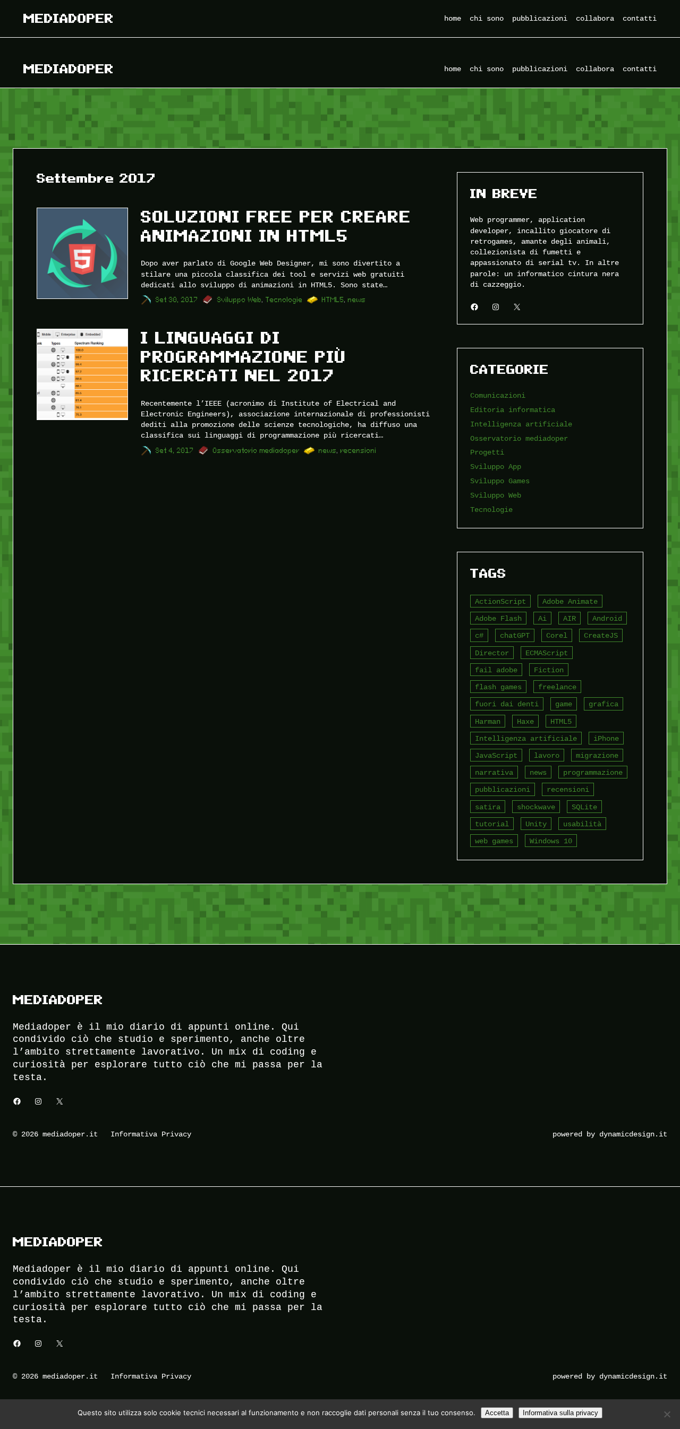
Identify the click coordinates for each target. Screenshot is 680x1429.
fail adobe (496, 669)
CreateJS (601, 635)
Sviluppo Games (500, 480)
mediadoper (68, 18)
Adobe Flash (498, 618)
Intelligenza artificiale (521, 424)
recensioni (359, 451)
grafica (603, 703)
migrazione (597, 755)
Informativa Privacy (150, 1134)
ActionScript (500, 601)
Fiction (549, 669)
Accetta (497, 1413)
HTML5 (333, 300)
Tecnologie (284, 300)
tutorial (492, 823)
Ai (542, 618)
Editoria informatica (512, 409)
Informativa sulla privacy (560, 1413)
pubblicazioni (502, 789)
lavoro (546, 755)
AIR (569, 618)
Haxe (525, 721)
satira (487, 806)
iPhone (606, 738)
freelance (557, 686)
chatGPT (515, 635)
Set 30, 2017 (177, 300)
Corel (556, 635)
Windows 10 (551, 840)
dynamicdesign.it (633, 1134)
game (563, 703)
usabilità (582, 823)
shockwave (536, 806)
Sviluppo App (495, 466)
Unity (536, 823)
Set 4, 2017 (175, 451)
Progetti (487, 452)
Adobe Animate (570, 601)
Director (492, 652)
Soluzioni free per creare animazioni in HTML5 (276, 226)
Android (607, 618)
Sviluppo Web (239, 300)
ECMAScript (546, 652)
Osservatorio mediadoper (256, 451)
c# (479, 635)
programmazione (593, 772)
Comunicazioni (497, 395)
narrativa (494, 772)
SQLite (584, 806)
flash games (498, 686)
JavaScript (496, 755)
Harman (487, 721)
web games (494, 840)
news (357, 300)
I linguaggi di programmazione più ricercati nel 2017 (243, 356)
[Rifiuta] (666, 1414)
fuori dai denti (507, 703)
